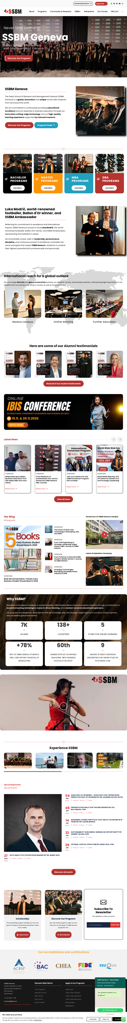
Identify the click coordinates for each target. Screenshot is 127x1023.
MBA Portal (39, 996)
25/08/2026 (8, 576)
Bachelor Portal (40, 993)
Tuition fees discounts (73, 999)
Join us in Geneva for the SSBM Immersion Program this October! (16, 478)
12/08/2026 (58, 567)
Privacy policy (110, 1014)
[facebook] (114, 4)
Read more (10, 487)
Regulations (69, 1006)
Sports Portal (39, 1002)
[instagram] (122, 4)
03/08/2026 (40, 474)
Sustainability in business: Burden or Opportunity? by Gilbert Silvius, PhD (96, 833)
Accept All (118, 1019)
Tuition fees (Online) (72, 993)
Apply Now (69, 989)
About (31, 11)
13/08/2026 (58, 554)
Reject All (106, 1019)
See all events (10, 788)
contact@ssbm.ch (10, 1001)
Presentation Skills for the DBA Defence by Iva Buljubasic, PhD (92, 808)
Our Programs (40, 989)
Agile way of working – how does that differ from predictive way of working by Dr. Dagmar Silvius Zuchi (97, 796)
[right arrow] (120, 439)
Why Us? (114, 11)
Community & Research (60, 11)
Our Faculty (102, 11)
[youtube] (119, 4)
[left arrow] (114, 439)
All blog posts (9, 520)
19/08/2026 (58, 540)
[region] (63, 1017)
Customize (93, 1019)
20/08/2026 (58, 527)
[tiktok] (111, 4)
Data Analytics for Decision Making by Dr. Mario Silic (35, 855)
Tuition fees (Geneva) (73, 996)
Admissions (89, 11)
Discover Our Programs (19, 58)
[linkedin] (116, 4)
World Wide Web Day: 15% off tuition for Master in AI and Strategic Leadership (47, 478)
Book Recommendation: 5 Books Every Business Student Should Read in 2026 (21, 580)
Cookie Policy (37, 1020)
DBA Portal (39, 999)
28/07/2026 (101, 474)
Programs (42, 11)
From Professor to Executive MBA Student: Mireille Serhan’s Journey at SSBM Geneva (68, 559)
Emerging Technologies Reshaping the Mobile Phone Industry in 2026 (65, 572)
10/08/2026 (9, 474)
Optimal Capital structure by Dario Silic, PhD (92, 844)
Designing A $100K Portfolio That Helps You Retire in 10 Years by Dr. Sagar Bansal (96, 821)
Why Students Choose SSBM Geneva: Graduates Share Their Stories (79, 478)
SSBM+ (78, 11)
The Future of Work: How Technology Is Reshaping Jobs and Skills (66, 532)
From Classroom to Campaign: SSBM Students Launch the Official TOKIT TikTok (108, 479)
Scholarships (70, 1002)
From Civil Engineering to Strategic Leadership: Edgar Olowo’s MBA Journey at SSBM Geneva (66, 545)
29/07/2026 (71, 474)
